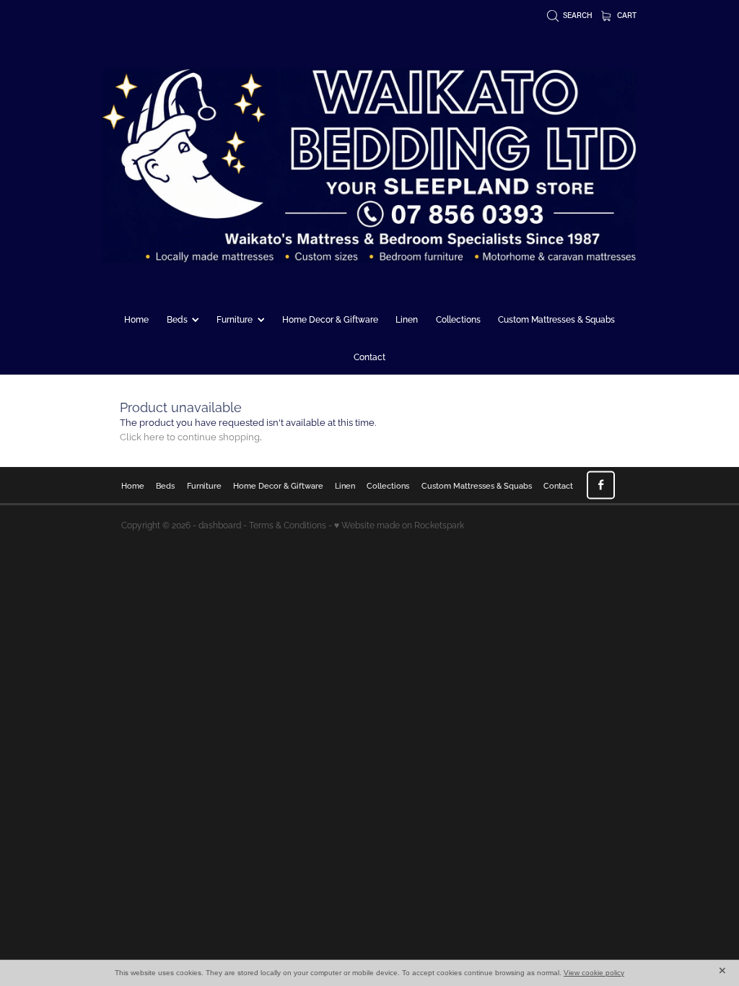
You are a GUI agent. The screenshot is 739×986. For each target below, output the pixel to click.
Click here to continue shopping (190, 435)
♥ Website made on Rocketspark (399, 524)
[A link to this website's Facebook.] (601, 485)
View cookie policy (594, 973)
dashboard (219, 524)
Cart (626, 15)
